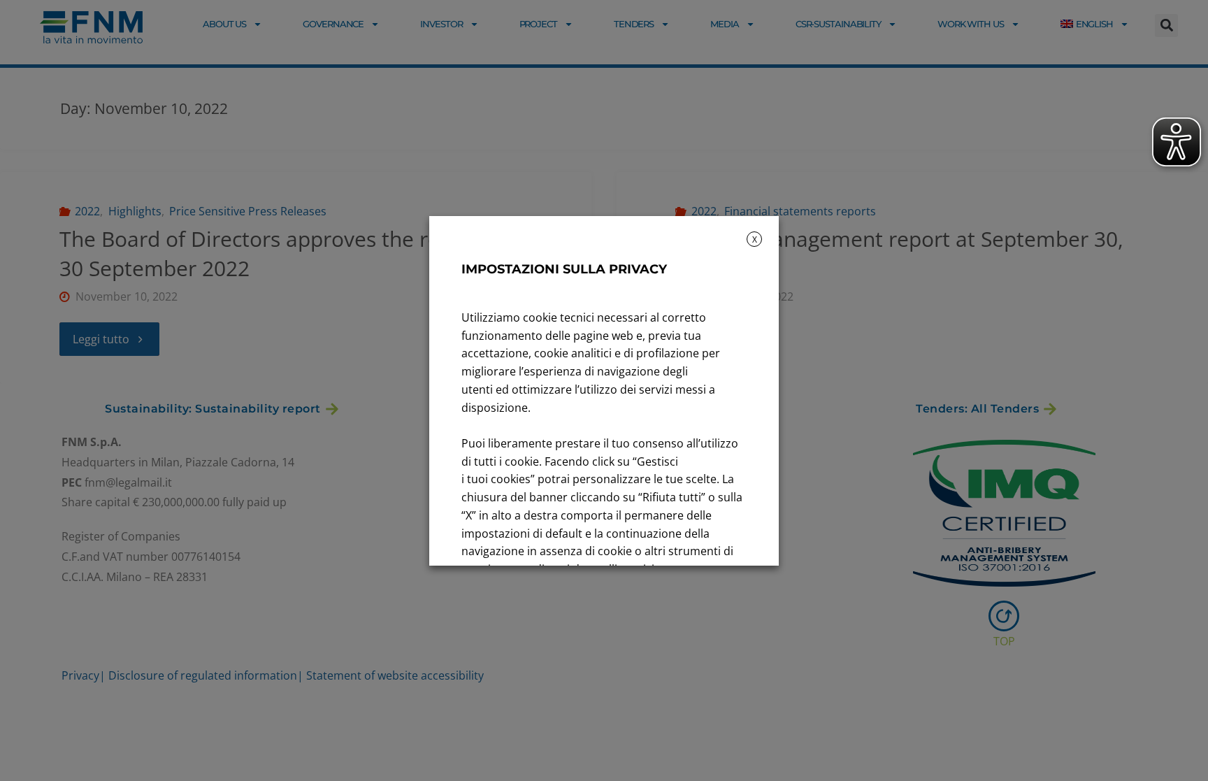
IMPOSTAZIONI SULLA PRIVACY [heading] (564, 269)
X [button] (754, 239)
